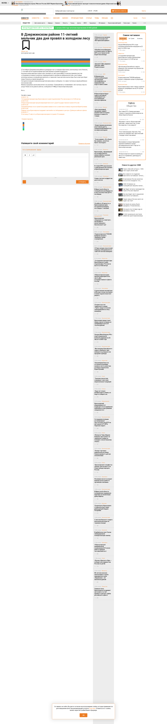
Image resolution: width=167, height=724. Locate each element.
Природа (105, 163)
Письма (105, 18)
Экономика (106, 232)
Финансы (105, 149)
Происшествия (77, 18)
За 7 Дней (131, 38)
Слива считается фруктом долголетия (103, 179)
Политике (92, 708)
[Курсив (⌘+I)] (30, 155)
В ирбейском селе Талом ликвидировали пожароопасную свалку (102, 533)
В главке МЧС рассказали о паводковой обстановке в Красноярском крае (103, 167)
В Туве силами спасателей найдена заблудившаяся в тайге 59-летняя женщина (103, 249)
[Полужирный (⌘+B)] (25, 155)
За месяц (139, 38)
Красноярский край (114, 23)
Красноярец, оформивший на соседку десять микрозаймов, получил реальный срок (103, 154)
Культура (127, 23)
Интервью (102, 23)
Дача (79, 23)
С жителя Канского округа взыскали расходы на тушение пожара (103, 521)
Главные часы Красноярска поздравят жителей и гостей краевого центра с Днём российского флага (102, 592)
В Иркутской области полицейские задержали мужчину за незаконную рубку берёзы (102, 494)
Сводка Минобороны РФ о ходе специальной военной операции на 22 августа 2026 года (103, 337)
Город (72, 23)
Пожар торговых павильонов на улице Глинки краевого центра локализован (102, 453)
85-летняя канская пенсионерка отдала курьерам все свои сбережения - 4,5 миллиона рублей (101, 576)
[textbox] (55, 166)
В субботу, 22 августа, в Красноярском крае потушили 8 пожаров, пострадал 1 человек (102, 206)
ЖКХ (85, 23)
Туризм (105, 35)
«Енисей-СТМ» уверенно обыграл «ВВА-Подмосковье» (102, 65)
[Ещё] (144, 23)
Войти (39, 149)
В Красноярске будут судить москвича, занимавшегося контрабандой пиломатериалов (101, 97)
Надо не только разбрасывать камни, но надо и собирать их (102, 392)
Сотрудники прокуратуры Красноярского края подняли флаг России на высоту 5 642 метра (103, 263)
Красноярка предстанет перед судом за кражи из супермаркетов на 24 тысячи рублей (102, 323)
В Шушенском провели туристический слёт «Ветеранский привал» (102, 38)
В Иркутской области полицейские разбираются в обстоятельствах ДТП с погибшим (103, 191)
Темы (97, 18)
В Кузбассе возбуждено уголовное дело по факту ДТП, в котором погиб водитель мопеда (103, 52)
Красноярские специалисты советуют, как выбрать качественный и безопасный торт (102, 222)
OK (84, 715)
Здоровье (92, 23)
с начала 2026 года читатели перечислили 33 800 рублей (60, 28)
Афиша (50, 23)
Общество (26, 23)
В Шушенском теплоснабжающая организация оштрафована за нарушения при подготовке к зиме (101, 80)
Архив (135, 18)
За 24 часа (123, 38)
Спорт (104, 61)
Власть (65, 23)
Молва (46, 18)
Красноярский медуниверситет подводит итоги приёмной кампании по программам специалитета (103, 407)
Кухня (134, 23)
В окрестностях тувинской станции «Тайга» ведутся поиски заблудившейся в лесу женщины (102, 308)
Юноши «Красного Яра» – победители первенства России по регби (103, 562)
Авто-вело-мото (40, 23)
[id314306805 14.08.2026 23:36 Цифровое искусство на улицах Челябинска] (142, 2)
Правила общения (84, 143)
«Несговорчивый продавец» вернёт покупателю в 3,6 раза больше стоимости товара (101, 113)
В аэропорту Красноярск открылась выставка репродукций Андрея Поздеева (102, 508)
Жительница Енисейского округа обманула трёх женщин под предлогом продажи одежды (103, 351)
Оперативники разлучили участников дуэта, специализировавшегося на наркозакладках (103, 127)
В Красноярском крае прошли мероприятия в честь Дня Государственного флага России (103, 278)
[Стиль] (34, 155)
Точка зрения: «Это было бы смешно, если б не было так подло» (103, 141)
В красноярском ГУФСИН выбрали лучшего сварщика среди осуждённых (103, 236)
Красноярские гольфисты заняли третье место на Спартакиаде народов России (103, 467)
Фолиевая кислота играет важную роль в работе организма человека (103, 480)
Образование (105, 401)
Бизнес (65, 18)
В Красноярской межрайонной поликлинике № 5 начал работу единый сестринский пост (102, 548)
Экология (104, 530)
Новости (35, 18)
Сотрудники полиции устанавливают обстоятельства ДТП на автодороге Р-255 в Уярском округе (102, 422)
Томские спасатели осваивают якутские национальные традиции (102, 380)
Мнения (56, 18)
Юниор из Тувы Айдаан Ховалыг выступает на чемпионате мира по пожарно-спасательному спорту (103, 438)
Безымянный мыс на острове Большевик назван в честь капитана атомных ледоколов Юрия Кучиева (102, 366)
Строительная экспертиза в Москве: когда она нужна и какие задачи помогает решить (103, 293)
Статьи (89, 18)
